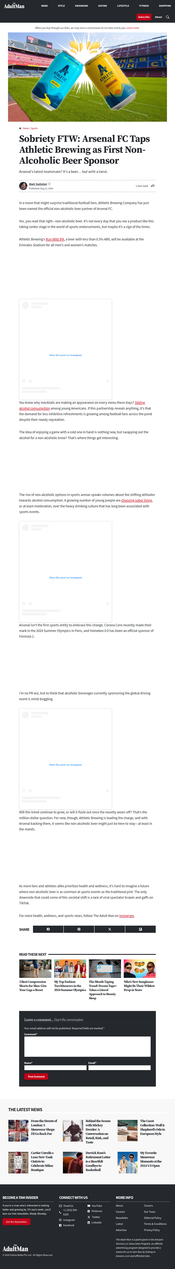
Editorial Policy (152, 1218)
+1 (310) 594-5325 (70, 1212)
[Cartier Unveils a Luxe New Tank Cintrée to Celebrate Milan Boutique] (18, 1162)
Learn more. (133, 28)
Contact (120, 1211)
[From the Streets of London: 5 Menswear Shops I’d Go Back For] (18, 1131)
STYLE (61, 5)
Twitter (96, 1217)
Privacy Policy (152, 1230)
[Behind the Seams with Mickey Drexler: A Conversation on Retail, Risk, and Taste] (73, 1131)
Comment (30, 1034)
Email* (92, 1063)
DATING (102, 5)
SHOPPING (165, 5)
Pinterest (97, 1211)
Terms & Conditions (155, 1223)
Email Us (68, 1205)
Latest (119, 1223)
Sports (34, 128)
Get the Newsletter (16, 1221)
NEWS (44, 5)
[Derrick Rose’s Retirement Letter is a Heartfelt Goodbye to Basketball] (73, 1162)
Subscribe (144, 17)
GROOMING (81, 5)
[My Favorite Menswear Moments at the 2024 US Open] (128, 1162)
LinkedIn (97, 1222)
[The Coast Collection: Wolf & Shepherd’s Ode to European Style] (128, 1131)
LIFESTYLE (123, 5)
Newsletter (122, 1218)
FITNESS (144, 5)
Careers (148, 1205)
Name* (28, 1063)
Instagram (126, 916)
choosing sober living (136, 500)
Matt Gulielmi (38, 184)
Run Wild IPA (55, 239)
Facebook (68, 1225)
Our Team (149, 1211)
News (26, 128)
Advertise (121, 1230)
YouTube (97, 1205)
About (158, 17)
